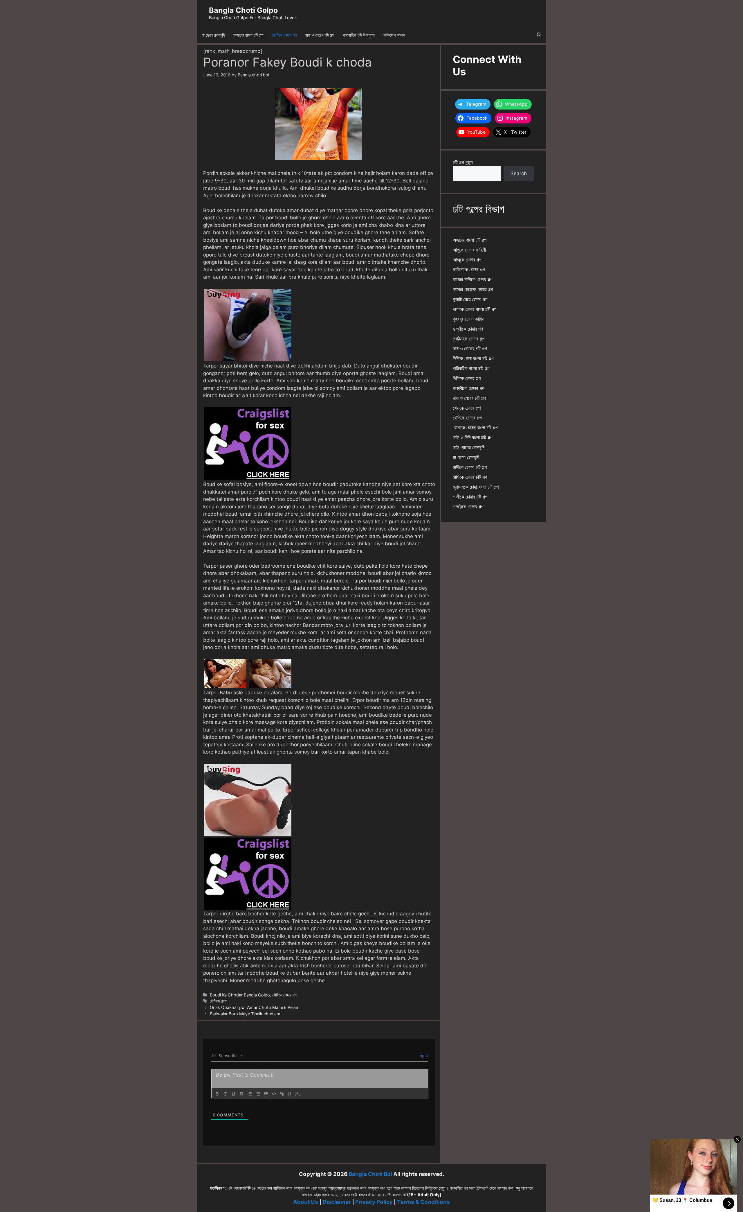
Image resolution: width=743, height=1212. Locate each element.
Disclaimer (336, 1202)
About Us (305, 1202)
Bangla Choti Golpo (243, 10)
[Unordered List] (258, 1093)
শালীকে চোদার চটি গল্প (470, 497)
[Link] (282, 1093)
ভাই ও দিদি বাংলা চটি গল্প (472, 437)
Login (422, 1055)
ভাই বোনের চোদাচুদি (468, 447)
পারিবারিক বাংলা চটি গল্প (471, 368)
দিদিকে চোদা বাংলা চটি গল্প (473, 358)
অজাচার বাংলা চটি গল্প (248, 35)
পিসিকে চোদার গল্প (467, 378)
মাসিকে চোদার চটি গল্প (470, 477)
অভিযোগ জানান (394, 35)
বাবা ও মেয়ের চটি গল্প (319, 35)
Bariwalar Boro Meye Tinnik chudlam (245, 1013)
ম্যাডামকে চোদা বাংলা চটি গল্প (476, 487)
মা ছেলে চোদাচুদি (213, 35)
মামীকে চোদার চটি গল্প (470, 467)
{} (290, 1093)
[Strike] (241, 1093)
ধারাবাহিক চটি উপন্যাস (359, 35)
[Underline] (233, 1093)
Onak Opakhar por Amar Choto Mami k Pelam (255, 1007)
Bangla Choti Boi (370, 1174)
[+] (298, 1093)
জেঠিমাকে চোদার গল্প (468, 339)
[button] (539, 35)
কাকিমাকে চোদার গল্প (469, 269)
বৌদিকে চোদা (218, 1000)
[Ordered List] (250, 1093)
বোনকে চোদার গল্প (467, 408)
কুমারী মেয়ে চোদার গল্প (470, 299)
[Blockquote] (266, 1093)
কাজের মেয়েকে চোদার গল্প (473, 289)
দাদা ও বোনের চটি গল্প (470, 349)
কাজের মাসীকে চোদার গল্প (472, 279)
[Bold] (217, 1093)
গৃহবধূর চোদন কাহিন (468, 319)
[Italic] (225, 1093)
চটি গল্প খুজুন (463, 162)
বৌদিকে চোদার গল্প (284, 35)
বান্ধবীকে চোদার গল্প (468, 388)
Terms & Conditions (423, 1202)
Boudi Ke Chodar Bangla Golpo (240, 994)
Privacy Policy (374, 1202)
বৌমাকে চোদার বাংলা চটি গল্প (475, 428)
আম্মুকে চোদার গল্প (467, 260)
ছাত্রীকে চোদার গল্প (468, 329)
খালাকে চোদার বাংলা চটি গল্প (474, 309)
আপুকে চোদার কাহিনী (469, 250)
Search (519, 173)
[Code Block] (274, 1093)
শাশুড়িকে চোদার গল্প (468, 507)
